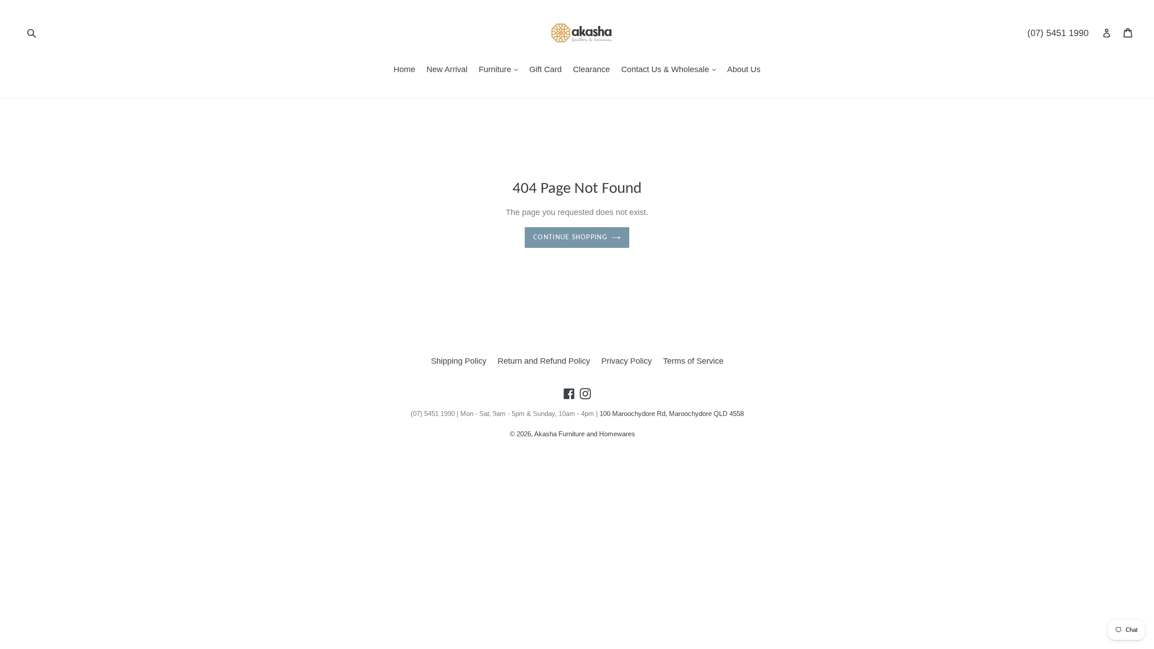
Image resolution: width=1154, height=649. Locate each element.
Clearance (591, 69)
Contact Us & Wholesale (666, 69)
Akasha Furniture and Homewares (584, 434)
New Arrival (446, 69)
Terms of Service (693, 361)
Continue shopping (570, 237)
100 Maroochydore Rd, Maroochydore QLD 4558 (672, 413)
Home (404, 69)
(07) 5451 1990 (1058, 33)
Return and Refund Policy (544, 361)
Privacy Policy (626, 361)
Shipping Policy (458, 361)
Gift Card (545, 69)
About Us (743, 69)
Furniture (496, 69)
